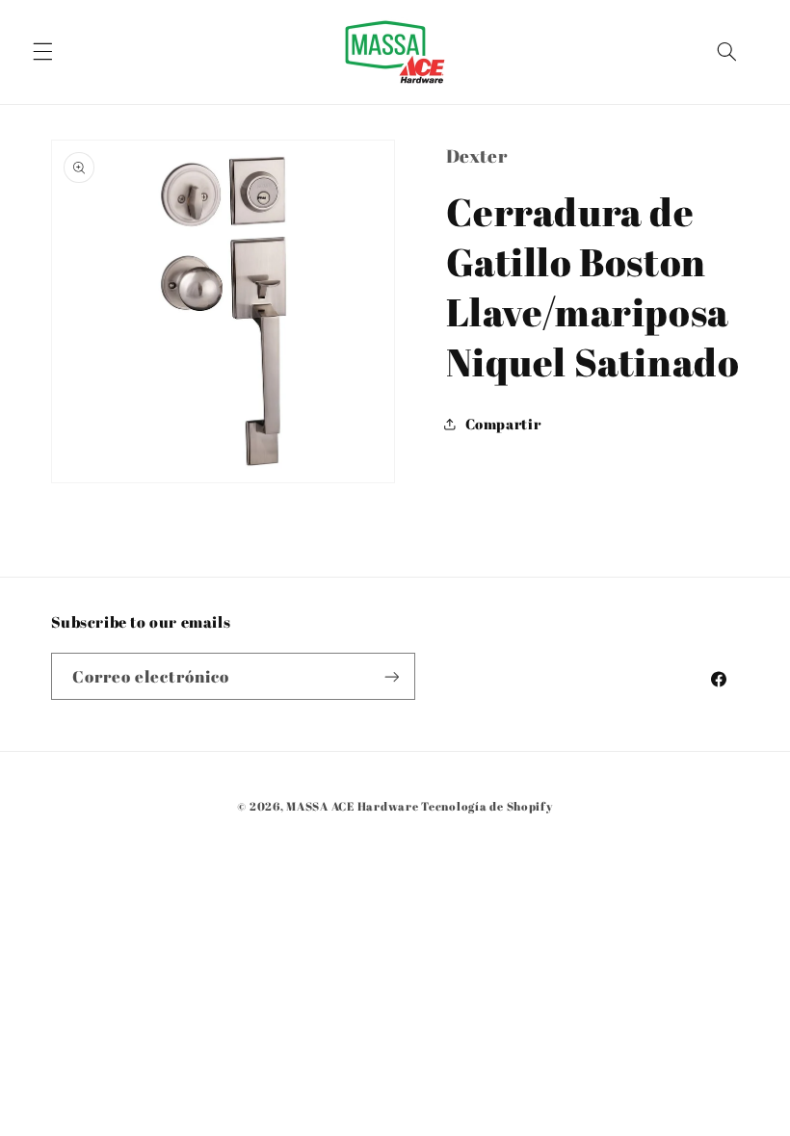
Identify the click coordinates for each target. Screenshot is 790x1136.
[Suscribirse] (391, 676)
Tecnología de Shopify (486, 806)
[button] (42, 52)
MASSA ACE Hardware (352, 806)
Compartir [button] (503, 423)
